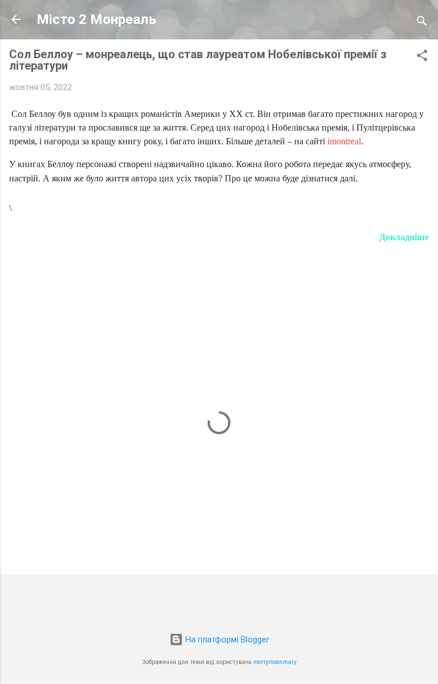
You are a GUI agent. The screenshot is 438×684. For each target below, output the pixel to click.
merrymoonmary (275, 662)
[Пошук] (422, 23)
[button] (422, 57)
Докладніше (404, 237)
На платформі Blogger (226, 639)
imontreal (344, 141)
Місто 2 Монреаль (96, 19)
